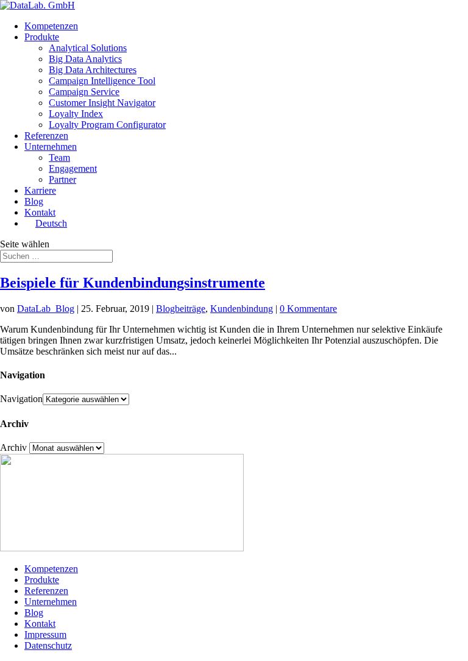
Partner (62, 179)
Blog (33, 201)
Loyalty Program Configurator (107, 124)
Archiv (13, 447)
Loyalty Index (76, 113)
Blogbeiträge (180, 308)
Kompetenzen (51, 26)
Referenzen (46, 135)
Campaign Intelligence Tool (102, 81)
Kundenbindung (241, 308)
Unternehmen (50, 146)
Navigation (21, 399)
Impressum (45, 634)
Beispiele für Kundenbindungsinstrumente (132, 283)
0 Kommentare (308, 308)
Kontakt (39, 212)
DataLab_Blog (45, 308)
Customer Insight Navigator (102, 102)
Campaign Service (84, 92)
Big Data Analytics (85, 59)
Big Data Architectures (92, 70)
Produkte (41, 37)
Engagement (73, 168)
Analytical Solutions (88, 48)
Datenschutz (48, 645)
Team (59, 157)
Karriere (40, 190)
